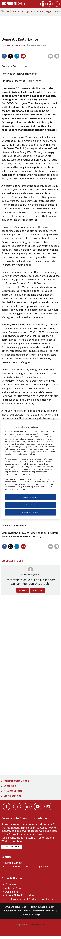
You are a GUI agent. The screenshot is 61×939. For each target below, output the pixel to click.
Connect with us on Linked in (28, 806)
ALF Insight (11, 891)
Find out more (11, 847)
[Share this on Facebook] (4, 56)
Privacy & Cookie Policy (42, 906)
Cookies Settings (30, 497)
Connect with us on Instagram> (48, 806)
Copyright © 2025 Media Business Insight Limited (28, 910)
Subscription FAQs (30, 914)
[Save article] (57, 56)
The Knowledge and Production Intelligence (30, 899)
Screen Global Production (19, 895)
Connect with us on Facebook (6, 806)
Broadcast (11, 884)
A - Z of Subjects (13, 790)
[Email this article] (23, 56)
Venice (15, 11)
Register (37, 590)
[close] (59, 49)
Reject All (30, 505)
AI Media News (13, 888)
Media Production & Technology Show (27, 866)
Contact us (10, 785)
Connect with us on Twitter (17, 806)
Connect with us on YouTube (37, 806)
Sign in (18, 49)
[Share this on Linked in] (17, 56)
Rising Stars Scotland (32, 11)
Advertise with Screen (16, 780)
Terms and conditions (14, 906)
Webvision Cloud (38, 924)
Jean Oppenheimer (15, 45)
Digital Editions (12, 795)
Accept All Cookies (30, 512)
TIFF (7, 11)
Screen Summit (13, 862)
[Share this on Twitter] (10, 56)
